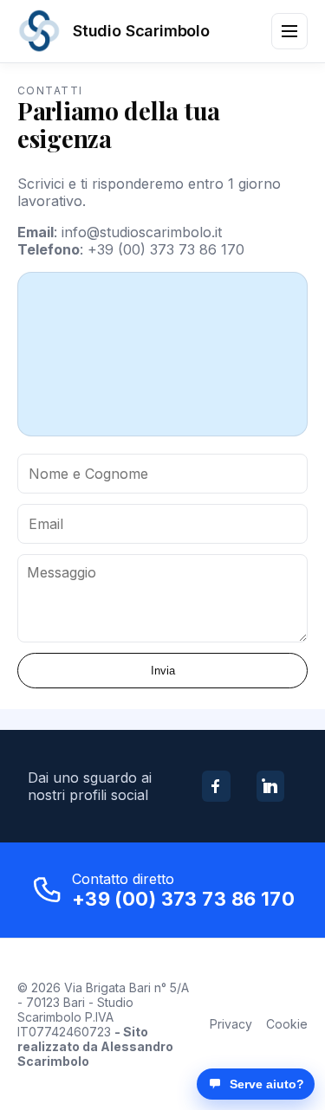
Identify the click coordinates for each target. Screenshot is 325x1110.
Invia (163, 670)
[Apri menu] (289, 31)
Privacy (231, 1023)
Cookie (287, 1023)
